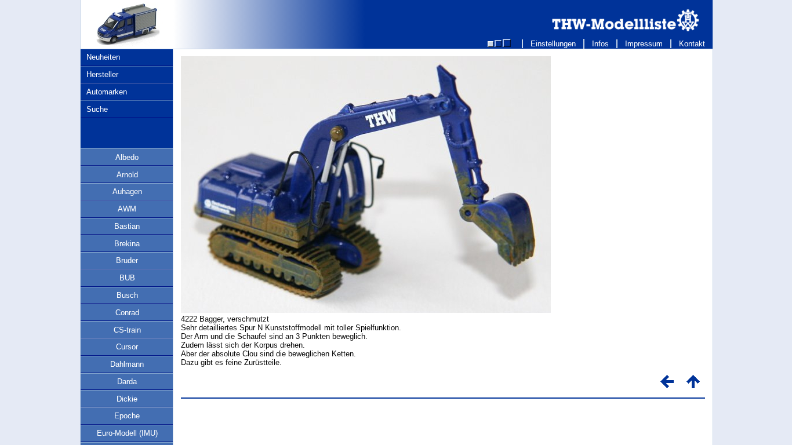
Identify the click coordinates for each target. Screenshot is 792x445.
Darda (127, 381)
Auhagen (127, 191)
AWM (127, 209)
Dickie (127, 399)
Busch (127, 295)
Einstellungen (553, 43)
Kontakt (692, 43)
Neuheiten (103, 57)
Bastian (127, 226)
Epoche (127, 415)
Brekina (127, 243)
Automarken (106, 91)
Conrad (127, 312)
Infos (600, 43)
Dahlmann (127, 364)
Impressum (643, 43)
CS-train (127, 330)
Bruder (127, 260)
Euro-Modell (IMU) (127, 433)
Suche (97, 109)
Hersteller (102, 74)
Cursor (127, 346)
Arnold (127, 174)
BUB (127, 277)
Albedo (127, 157)
